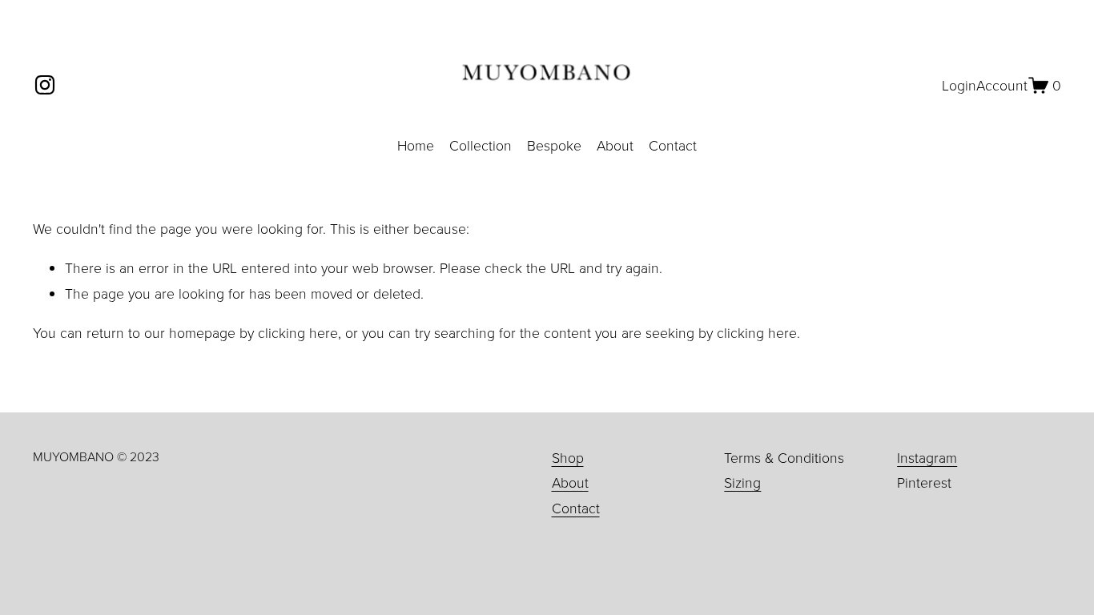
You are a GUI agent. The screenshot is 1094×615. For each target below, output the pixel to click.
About (615, 145)
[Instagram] (45, 85)
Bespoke (554, 145)
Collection (480, 145)
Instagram (927, 457)
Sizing (742, 482)
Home (415, 145)
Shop (568, 457)
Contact (673, 145)
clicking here (298, 332)
